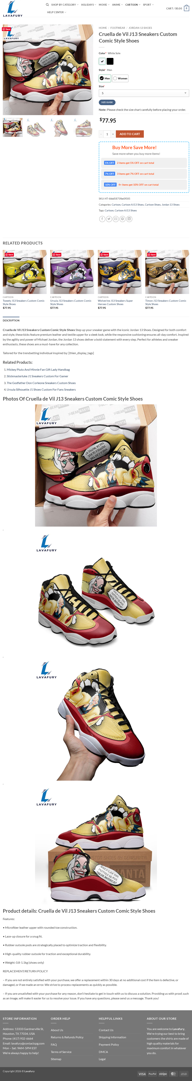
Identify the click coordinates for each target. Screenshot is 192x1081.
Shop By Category (63, 4)
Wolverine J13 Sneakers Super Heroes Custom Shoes (115, 302)
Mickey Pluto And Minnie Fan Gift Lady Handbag (38, 369)
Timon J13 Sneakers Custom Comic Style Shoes (165, 302)
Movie (103, 4)
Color (102, 53)
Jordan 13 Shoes (140, 27)
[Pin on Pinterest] (122, 219)
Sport (147, 4)
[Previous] (9, 70)
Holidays (87, 4)
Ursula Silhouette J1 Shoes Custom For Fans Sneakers (41, 389)
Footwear (117, 27)
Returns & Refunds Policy (67, 1037)
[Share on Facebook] (102, 219)
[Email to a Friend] (116, 219)
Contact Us (106, 1030)
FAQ (54, 1044)
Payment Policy (109, 1044)
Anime (116, 4)
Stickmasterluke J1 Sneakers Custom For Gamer (37, 376)
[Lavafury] (21, 8)
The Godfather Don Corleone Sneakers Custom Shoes (41, 383)
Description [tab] (11, 320)
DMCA (103, 1052)
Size (102, 86)
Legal (102, 1059)
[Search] (47, 4)
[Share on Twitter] (109, 219)
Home (103, 27)
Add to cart (130, 134)
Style (102, 69)
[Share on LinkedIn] (129, 219)
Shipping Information (112, 1037)
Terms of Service (61, 1052)
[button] (177, 8)
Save (8, 29)
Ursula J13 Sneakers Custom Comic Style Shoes (71, 302)
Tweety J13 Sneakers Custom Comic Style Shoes (24, 302)
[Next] (86, 70)
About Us (57, 1030)
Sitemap (56, 1059)
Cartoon (131, 4)
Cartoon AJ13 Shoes (133, 204)
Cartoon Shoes (153, 204)
